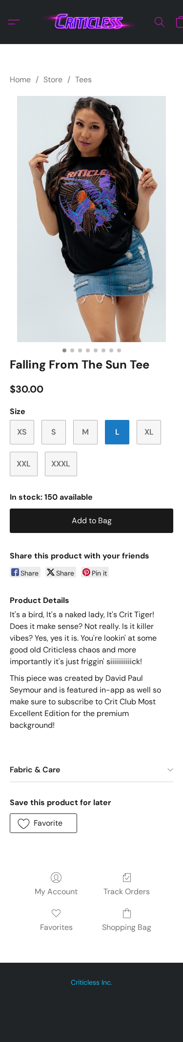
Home (20, 79)
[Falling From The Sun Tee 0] (91, 219)
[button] (91, 22)
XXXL (60, 464)
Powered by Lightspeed (91, 1015)
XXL (24, 464)
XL (149, 432)
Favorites (56, 927)
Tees (83, 79)
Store (52, 79)
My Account (56, 891)
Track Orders (126, 891)
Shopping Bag (126, 927)
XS (22, 432)
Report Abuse (91, 999)
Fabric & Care (35, 769)
